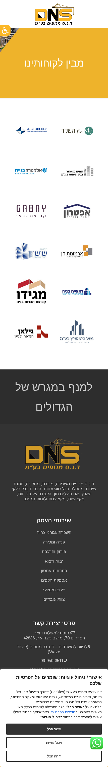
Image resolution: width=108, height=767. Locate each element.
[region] (54, 718)
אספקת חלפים (54, 580)
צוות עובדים (54, 599)
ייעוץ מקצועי (54, 589)
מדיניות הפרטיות (63, 712)
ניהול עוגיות (54, 743)
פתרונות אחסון (54, 570)
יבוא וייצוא (54, 561)
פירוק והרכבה (54, 551)
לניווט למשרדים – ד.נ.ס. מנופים (58, 646)
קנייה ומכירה (54, 542)
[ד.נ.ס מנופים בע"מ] (54, 14)
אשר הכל (54, 729)
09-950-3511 (52, 660)
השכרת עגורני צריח (54, 532)
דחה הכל (54, 756)
